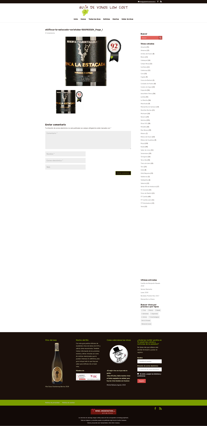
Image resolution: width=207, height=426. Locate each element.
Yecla (142, 206)
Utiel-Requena (145, 173)
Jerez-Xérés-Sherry (146, 93)
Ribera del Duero (146, 137)
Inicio (76, 19)
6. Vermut (144, 317)
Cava (142, 74)
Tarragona (144, 157)
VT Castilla (144, 197)
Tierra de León (145, 163)
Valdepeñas (144, 180)
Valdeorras (144, 177)
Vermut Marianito (146, 289)
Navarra (143, 117)
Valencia (143, 183)
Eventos (116, 19)
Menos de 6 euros (146, 324)
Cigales (143, 77)
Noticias (106, 19)
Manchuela (144, 104)
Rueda (143, 147)
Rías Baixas (144, 130)
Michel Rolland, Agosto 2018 (116, 385)
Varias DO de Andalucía (148, 186)
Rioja (142, 143)
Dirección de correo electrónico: (147, 366)
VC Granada (144, 190)
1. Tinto (144, 310)
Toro (142, 167)
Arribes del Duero (146, 54)
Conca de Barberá (146, 80)
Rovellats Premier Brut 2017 (150, 296)
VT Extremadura (146, 203)
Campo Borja (145, 64)
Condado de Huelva (147, 84)
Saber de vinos (127, 19)
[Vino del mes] (57, 363)
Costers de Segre (146, 87)
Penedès (143, 127)
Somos (83, 19)
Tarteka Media (104, 423)
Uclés (142, 170)
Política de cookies (68, 403)
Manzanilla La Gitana (147, 299)
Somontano (144, 153)
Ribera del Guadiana (147, 140)
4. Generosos (145, 313)
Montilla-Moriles (146, 110)
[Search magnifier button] (160, 38)
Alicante (143, 47)
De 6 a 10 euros (146, 320)
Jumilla (143, 97)
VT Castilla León (146, 200)
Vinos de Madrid (146, 193)
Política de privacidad (52, 403)
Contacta (117, 423)
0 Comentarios (50, 33)
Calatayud (144, 60)
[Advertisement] (151, 243)
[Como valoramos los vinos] (119, 362)
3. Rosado (157, 310)
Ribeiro (143, 133)
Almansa (143, 50)
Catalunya (144, 70)
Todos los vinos (94, 19)
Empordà (144, 90)
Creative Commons (121, 420)
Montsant (144, 113)
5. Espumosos (154, 313)
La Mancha (144, 100)
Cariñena (144, 67)
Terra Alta (144, 160)
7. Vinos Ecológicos (154, 317)
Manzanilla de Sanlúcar (148, 107)
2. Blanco (150, 310)
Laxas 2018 (144, 292)
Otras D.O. (144, 123)
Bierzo (143, 57)
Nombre (140, 358)
